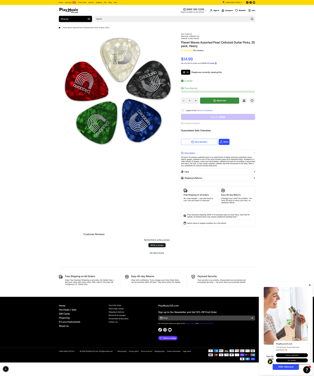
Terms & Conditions (204, 110)
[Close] (310, 285)
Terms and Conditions (206, 323)
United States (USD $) (66, 351)
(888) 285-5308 (195, 9)
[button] (251, 10)
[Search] (252, 19)
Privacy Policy (190, 323)
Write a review (157, 245)
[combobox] (174, 19)
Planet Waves (193, 38)
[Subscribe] (252, 318)
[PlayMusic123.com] (68, 10)
